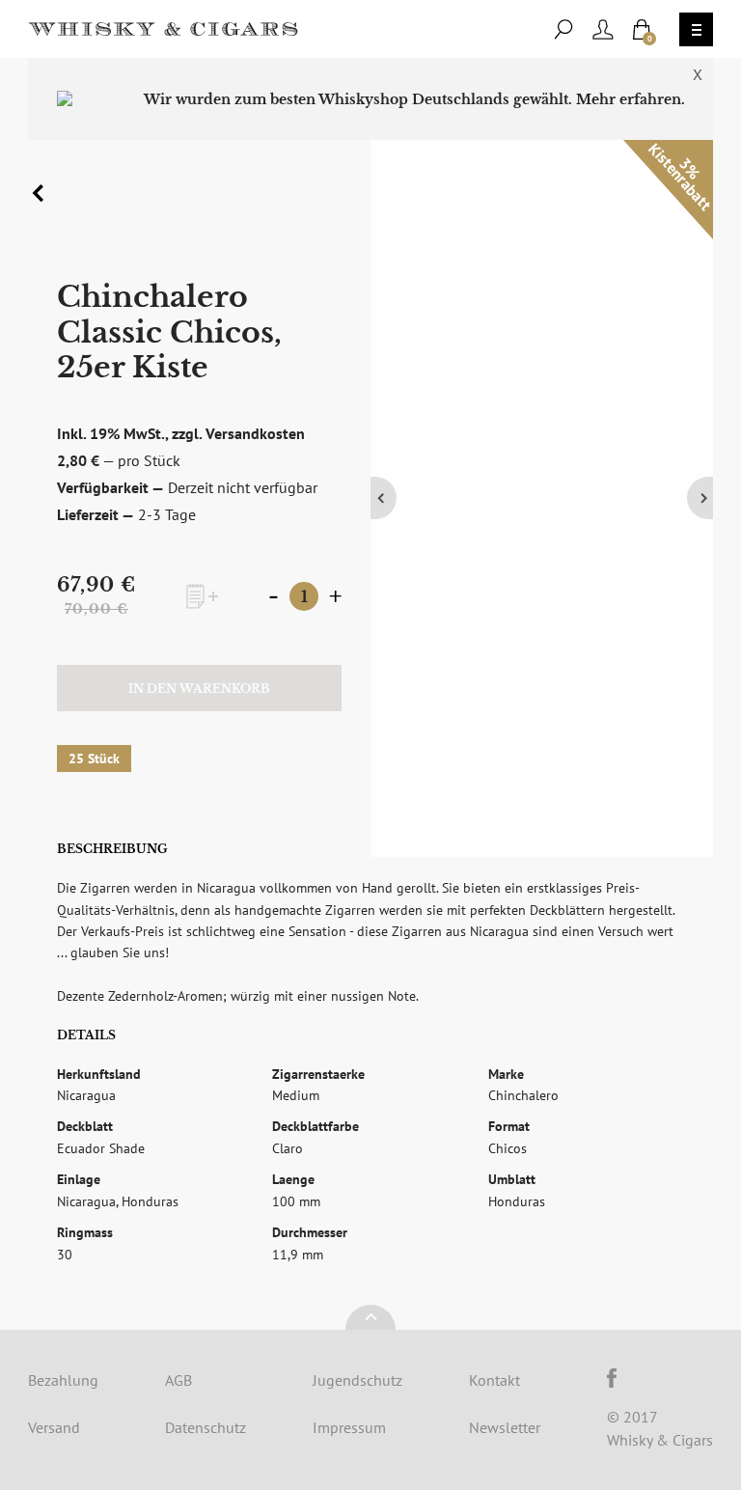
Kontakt (494, 1380)
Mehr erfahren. (630, 99)
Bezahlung (63, 1380)
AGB (178, 1380)
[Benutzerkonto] (603, 29)
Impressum (349, 1427)
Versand (54, 1427)
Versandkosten (255, 433)
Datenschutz (205, 1427)
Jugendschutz (357, 1380)
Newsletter (504, 1427)
